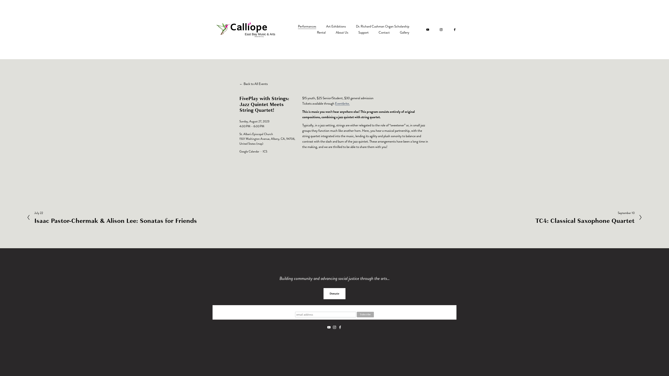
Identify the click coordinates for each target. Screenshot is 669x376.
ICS (265, 151)
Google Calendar (249, 151)
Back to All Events (256, 83)
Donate (335, 294)
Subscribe (334, 308)
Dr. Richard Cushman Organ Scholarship (382, 26)
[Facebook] (454, 29)
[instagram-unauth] (441, 29)
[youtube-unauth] (427, 29)
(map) (259, 144)
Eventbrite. (342, 103)
